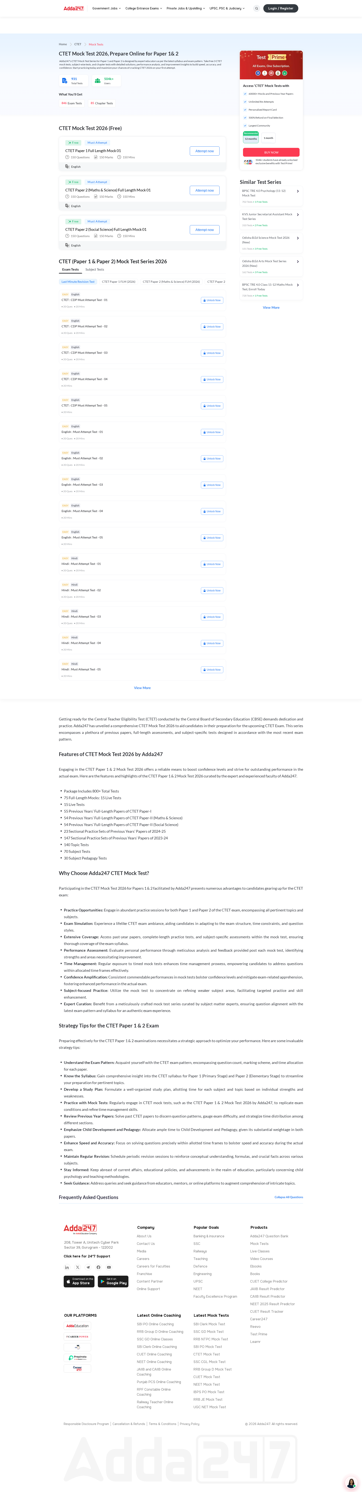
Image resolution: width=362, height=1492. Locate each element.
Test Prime (258, 1334)
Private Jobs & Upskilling (184, 8)
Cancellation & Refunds (128, 1424)
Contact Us (146, 1244)
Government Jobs (105, 8)
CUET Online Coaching (154, 1354)
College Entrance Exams (142, 8)
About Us (144, 1236)
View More (142, 688)
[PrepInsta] (77, 1358)
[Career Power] (77, 1336)
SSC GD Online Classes (155, 1339)
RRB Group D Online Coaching (160, 1331)
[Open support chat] (351, 1483)
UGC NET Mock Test (209, 1407)
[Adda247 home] (74, 8)
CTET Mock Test (206, 1354)
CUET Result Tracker (266, 1311)
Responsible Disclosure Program (86, 1424)
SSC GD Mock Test (208, 1331)
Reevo (255, 1326)
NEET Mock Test (206, 1384)
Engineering (202, 1274)
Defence (200, 1266)
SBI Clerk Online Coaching (157, 1347)
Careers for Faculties (153, 1266)
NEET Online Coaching (154, 1362)
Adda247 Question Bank (269, 1236)
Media (141, 1251)
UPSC (198, 1281)
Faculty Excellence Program (215, 1296)
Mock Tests (259, 1244)
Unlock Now (214, 300)
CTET (77, 44)
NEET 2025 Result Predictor (272, 1304)
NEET (197, 1289)
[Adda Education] (77, 1326)
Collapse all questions (289, 1197)
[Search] (256, 8)
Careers (143, 1259)
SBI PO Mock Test (207, 1347)
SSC (196, 1244)
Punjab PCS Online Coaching (159, 1382)
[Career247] (77, 1368)
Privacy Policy (189, 1424)
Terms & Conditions (162, 1424)
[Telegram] (88, 1267)
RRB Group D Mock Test (212, 1369)
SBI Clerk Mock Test (209, 1324)
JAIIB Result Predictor (267, 1289)
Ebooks (256, 1266)
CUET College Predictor (269, 1281)
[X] (77, 1267)
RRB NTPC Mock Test (210, 1339)
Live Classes (260, 1251)
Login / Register (280, 8)
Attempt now (204, 151)
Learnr (255, 1342)
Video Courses (261, 1259)
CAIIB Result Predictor (267, 1296)
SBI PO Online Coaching (155, 1324)
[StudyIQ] (77, 1347)
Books (255, 1274)
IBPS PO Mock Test (208, 1392)
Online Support (148, 1289)
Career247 (259, 1319)
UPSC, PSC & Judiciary (225, 8)
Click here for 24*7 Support (87, 1256)
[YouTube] (109, 1267)
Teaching (200, 1259)
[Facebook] (98, 1267)
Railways (200, 1251)
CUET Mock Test (206, 1377)
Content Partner (150, 1281)
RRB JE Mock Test (207, 1399)
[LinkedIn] (67, 1267)
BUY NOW (271, 152)
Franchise (144, 1274)
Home (63, 44)
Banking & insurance (208, 1236)
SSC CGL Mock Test (209, 1362)
